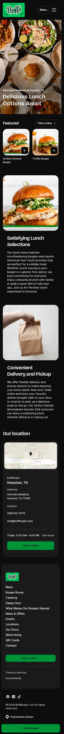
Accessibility (14, 678)
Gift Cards (12, 640)
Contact (11, 645)
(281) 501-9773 (16, 514)
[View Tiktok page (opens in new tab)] (19, 697)
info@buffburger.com (20, 521)
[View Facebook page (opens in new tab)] (8, 697)
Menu (43, 10)
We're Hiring (13, 635)
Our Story (12, 629)
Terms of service (16, 672)
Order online (31, 545)
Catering (11, 598)
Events (10, 619)
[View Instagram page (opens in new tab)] (13, 697)
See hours (48, 535)
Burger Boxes (15, 592)
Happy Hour (13, 603)
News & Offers (15, 614)
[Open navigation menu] (54, 9)
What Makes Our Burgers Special (27, 608)
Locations (12, 624)
